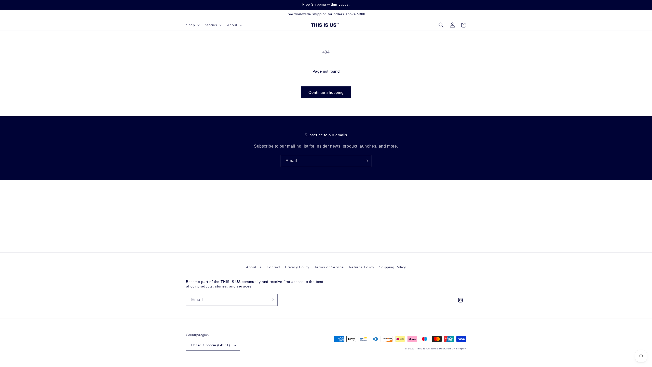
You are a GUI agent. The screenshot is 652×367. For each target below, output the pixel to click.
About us (254, 267)
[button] (192, 25)
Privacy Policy (297, 267)
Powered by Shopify (452, 348)
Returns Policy (361, 267)
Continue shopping (326, 92)
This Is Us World (427, 348)
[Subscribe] (366, 161)
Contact (273, 267)
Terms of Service (329, 267)
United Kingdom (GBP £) (210, 345)
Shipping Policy (392, 267)
